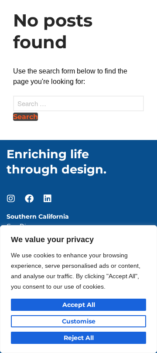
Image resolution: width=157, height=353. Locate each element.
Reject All (79, 338)
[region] (78, 289)
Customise (79, 321)
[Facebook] (29, 198)
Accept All (78, 305)
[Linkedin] (47, 198)
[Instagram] (11, 198)
